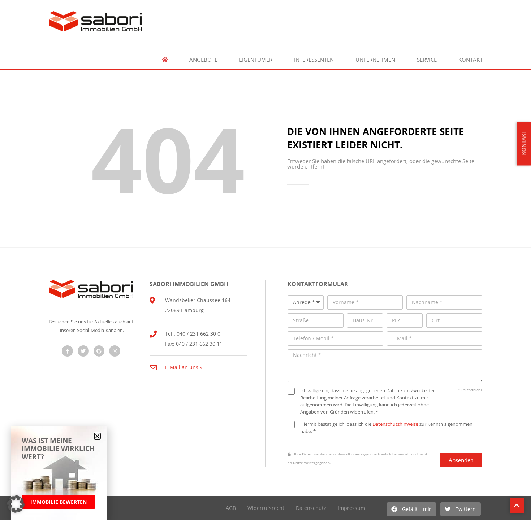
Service (427, 60)
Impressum (351, 507)
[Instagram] (114, 351)
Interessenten (314, 60)
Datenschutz (311, 507)
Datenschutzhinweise (395, 424)
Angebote (203, 60)
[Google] (99, 351)
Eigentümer (255, 60)
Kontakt (470, 60)
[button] (411, 509)
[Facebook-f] (67, 351)
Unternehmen (375, 60)
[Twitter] (83, 351)
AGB (231, 507)
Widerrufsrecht (265, 507)
